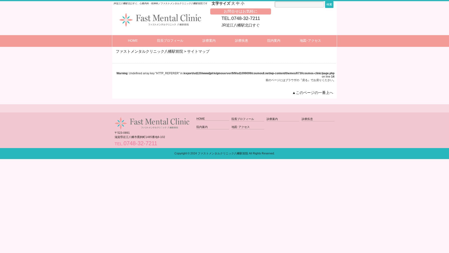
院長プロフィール (170, 40)
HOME (133, 40)
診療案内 (209, 40)
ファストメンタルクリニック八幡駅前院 (223, 153)
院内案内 (273, 40)
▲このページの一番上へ (312, 93)
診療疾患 (241, 40)
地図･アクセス (310, 40)
